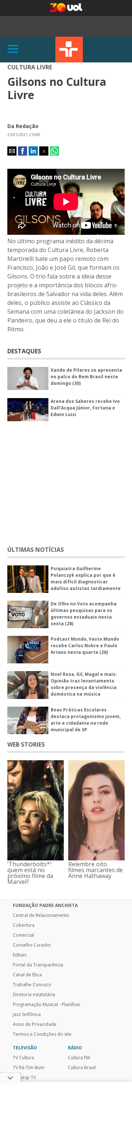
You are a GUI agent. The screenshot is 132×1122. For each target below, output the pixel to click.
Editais (19, 955)
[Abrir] (13, 49)
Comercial (23, 935)
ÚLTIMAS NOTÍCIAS (35, 550)
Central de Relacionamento (41, 915)
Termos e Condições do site (42, 1034)
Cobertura (23, 925)
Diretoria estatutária (34, 994)
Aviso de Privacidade (34, 1024)
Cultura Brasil (82, 1067)
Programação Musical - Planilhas (46, 1004)
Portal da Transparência (38, 965)
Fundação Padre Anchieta (45, 905)
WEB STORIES (26, 744)
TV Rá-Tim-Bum (28, 1067)
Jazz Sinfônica (27, 1014)
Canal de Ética (27, 975)
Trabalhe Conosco (32, 985)
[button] (11, 151)
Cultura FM (79, 1058)
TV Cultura (69, 49)
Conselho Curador (32, 945)
